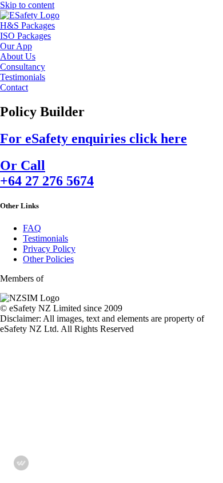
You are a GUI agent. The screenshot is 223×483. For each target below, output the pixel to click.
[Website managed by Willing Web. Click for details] (21, 463)
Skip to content (27, 5)
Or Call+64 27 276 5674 (47, 173)
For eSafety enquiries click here (93, 138)
